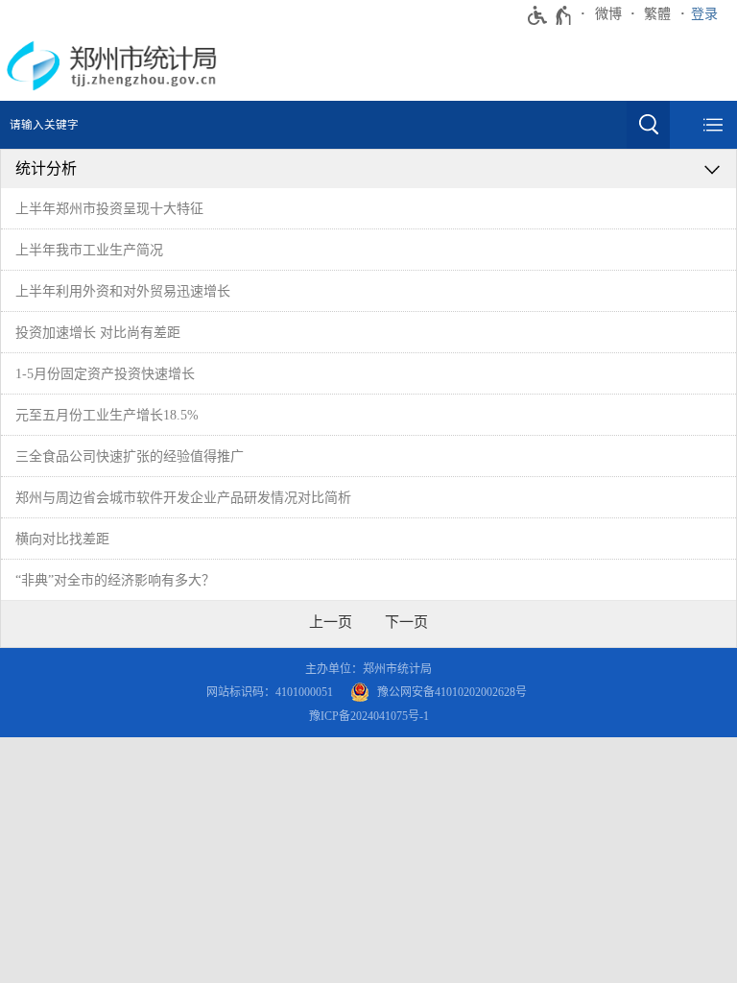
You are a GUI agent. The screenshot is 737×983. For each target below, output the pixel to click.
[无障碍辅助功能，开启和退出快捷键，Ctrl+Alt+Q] (550, 15)
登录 (704, 14)
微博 (608, 14)
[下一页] (406, 622)
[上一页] (331, 622)
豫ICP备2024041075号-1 (369, 716)
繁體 (657, 14)
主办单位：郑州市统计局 (368, 669)
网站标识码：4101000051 (269, 692)
